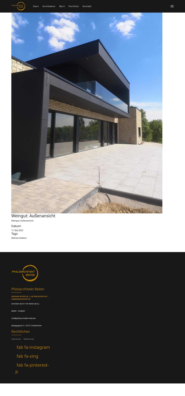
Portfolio (74, 6)
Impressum (16, 339)
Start (36, 6)
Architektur (49, 6)
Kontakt (87, 6)
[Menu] (172, 6)
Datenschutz (29, 339)
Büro (62, 6)
